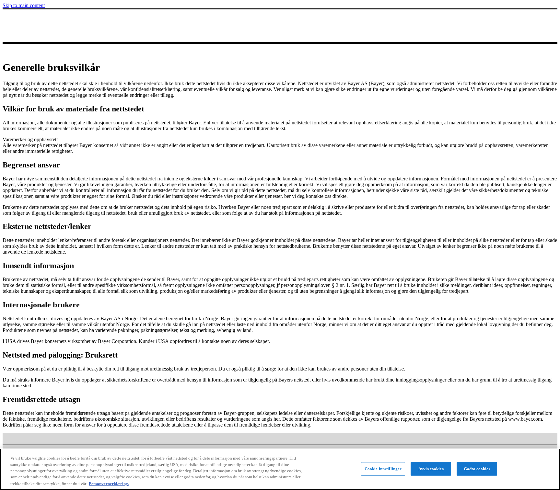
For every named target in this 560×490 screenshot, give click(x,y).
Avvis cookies (431, 468)
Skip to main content (24, 5)
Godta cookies (477, 468)
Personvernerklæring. (109, 483)
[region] (280, 469)
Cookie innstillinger (383, 468)
